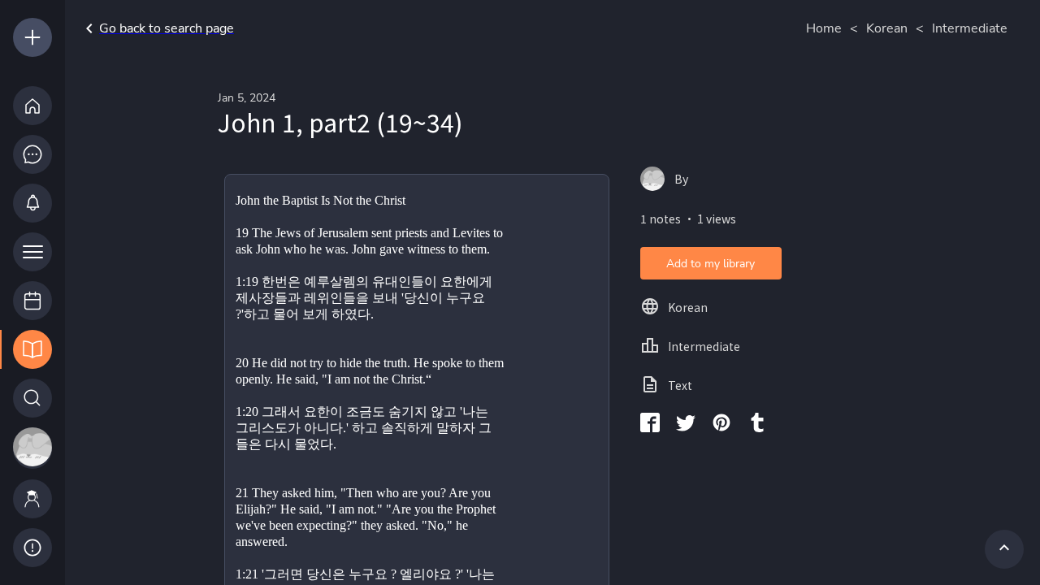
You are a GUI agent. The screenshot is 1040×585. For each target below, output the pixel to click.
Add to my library (710, 263)
